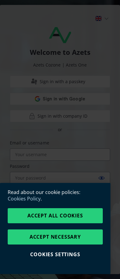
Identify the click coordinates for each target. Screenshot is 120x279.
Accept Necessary (55, 236)
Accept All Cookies (55, 215)
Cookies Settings (55, 254)
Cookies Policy (24, 198)
